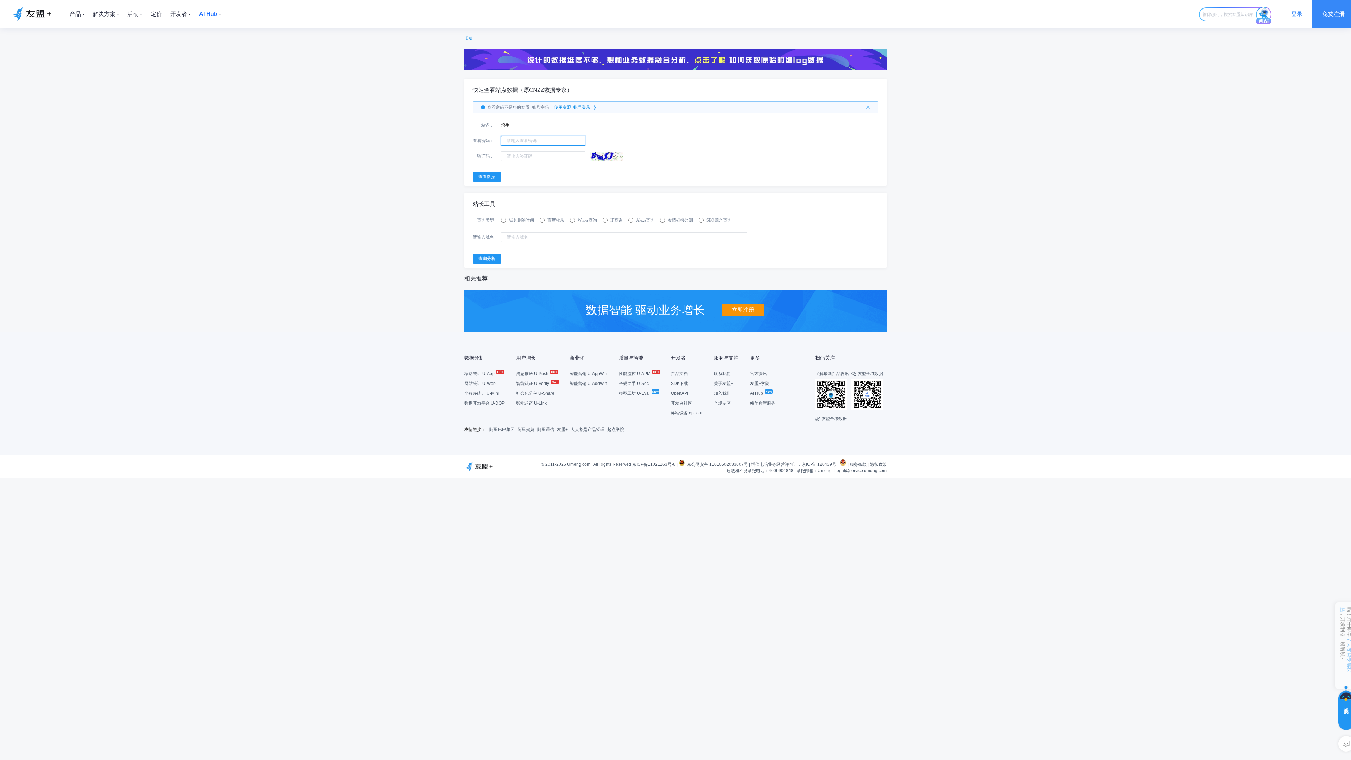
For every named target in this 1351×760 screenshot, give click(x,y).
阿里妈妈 (526, 429)
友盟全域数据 (831, 418)
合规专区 (722, 403)
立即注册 (743, 310)
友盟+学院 (759, 383)
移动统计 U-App (480, 373)
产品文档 (679, 373)
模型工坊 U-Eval (635, 393)
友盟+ (562, 429)
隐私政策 (878, 464)
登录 (1296, 14)
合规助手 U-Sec (634, 383)
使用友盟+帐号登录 (572, 107)
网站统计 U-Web (480, 383)
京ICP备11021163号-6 (654, 464)
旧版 (468, 38)
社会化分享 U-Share (535, 393)
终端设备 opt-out (686, 413)
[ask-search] (1263, 15)
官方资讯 (758, 373)
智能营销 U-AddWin (588, 383)
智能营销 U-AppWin (588, 373)
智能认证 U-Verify (533, 383)
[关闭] (868, 107)
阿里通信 (545, 429)
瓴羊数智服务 (762, 403)
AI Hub (757, 393)
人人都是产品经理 (587, 429)
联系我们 (722, 373)
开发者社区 (681, 403)
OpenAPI (679, 393)
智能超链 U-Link (531, 403)
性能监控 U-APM (635, 373)
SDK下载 (679, 383)
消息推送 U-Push (533, 373)
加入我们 (722, 393)
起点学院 (615, 429)
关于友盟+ (723, 383)
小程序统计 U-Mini (481, 393)
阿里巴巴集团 (502, 429)
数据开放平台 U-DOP (484, 403)
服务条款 (858, 464)
